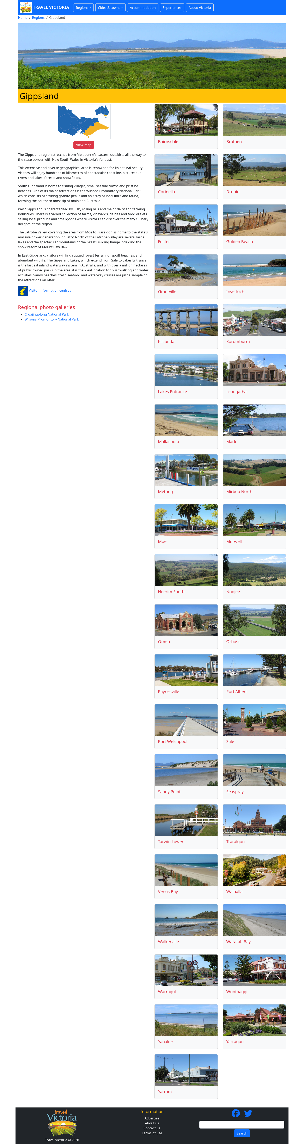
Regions (38, 17)
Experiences (172, 7)
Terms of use (152, 1133)
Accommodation (143, 7)
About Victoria (200, 7)
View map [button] (83, 145)
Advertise (152, 1118)
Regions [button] (82, 7)
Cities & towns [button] (109, 7)
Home (23, 17)
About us (152, 1123)
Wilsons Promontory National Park (52, 319)
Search (242, 1133)
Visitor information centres (50, 290)
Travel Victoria (51, 7)
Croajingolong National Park (47, 314)
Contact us (152, 1128)
